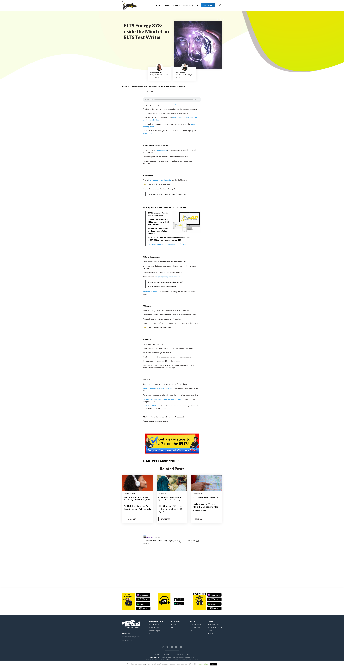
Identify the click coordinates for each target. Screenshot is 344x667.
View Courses (207, 5)
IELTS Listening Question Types (137, 86)
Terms (182, 654)
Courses (166, 5)
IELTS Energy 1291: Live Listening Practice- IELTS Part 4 (170, 509)
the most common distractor (160, 180)
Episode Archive (154, 624)
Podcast (176, 5)
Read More (131, 519)
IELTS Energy (176, 621)
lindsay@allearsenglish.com (131, 637)
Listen (192, 621)
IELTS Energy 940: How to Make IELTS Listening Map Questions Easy (205, 506)
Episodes (174, 624)
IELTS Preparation (213, 634)
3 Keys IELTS (162, 150)
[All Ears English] (131, 624)
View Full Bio (154, 78)
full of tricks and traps (183, 105)
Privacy (176, 654)
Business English (154, 631)
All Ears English (156, 621)
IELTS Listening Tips (130, 497)
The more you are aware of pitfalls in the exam (162, 399)
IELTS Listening (140, 500)
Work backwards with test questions (158, 388)
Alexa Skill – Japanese (196, 624)
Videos (151, 634)
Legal (187, 654)
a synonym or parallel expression (169, 277)
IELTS (124, 86)
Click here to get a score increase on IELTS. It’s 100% (167, 244)
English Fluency (154, 627)
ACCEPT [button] (213, 664)
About (158, 5)
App (191, 631)
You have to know (150, 292)
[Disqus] (172, 556)
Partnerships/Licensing (215, 627)
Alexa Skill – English (195, 627)
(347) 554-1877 (127, 640)
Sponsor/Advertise (191, 5)
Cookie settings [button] (203, 664)
